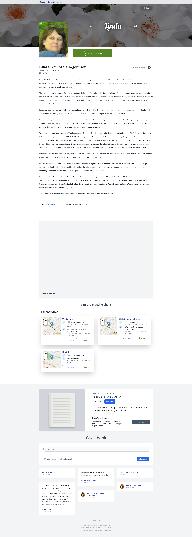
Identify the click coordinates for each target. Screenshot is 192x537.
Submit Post (142, 459)
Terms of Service (102, 527)
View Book (97, 401)
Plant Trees (85, 340)
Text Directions (69, 340)
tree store (85, 204)
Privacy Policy (90, 527)
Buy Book (109, 401)
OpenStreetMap (98, 531)
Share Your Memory (141, 422)
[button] (51, 324)
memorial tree (53, 204)
